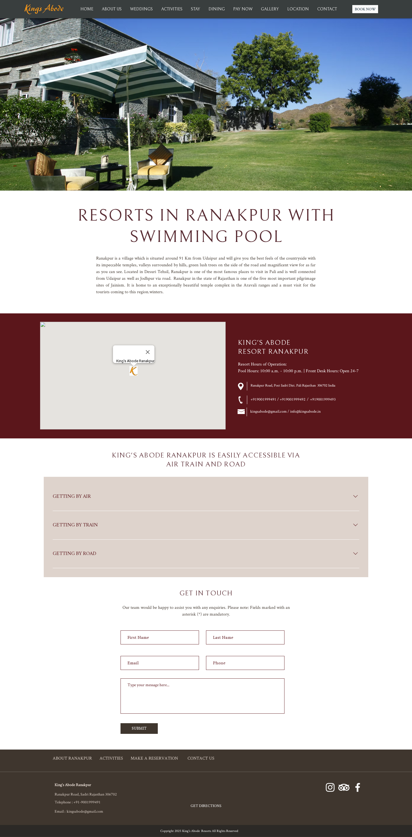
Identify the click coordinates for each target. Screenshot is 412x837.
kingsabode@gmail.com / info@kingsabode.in (285, 411)
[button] (270, 9)
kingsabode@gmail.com (85, 811)
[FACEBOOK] (358, 787)
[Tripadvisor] (344, 787)
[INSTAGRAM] (330, 787)
